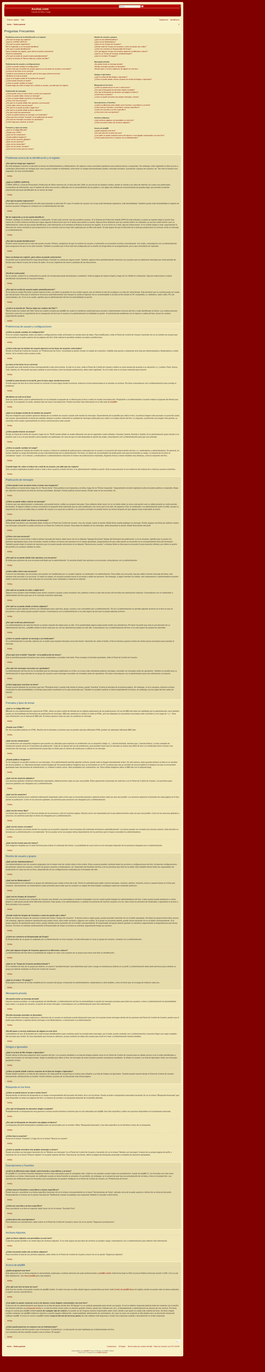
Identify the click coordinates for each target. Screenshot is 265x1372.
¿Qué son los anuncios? (15, 142)
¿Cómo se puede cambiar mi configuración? (22, 66)
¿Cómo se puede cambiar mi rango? (19, 83)
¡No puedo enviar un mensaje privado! (108, 64)
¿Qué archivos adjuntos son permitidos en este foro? (114, 120)
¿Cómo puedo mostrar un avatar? (18, 81)
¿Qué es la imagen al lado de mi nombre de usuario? (25, 78)
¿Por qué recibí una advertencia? (18, 112)
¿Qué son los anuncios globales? (18, 139)
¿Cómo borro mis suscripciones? (106, 112)
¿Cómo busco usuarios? (103, 94)
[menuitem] (22, 20)
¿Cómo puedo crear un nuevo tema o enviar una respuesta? (28, 93)
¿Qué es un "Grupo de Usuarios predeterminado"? (113, 54)
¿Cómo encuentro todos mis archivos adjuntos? (112, 122)
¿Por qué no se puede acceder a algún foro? (22, 108)
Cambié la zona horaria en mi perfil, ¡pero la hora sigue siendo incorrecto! (33, 74)
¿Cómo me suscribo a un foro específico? (110, 110)
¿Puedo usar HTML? (13, 132)
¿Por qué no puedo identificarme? (18, 49)
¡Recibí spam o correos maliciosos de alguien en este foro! (116, 69)
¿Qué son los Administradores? (106, 39)
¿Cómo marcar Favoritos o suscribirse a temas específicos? (117, 107)
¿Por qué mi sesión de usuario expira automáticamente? (27, 56)
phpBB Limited (105, 1273)
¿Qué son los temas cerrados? (17, 146)
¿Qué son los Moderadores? (105, 42)
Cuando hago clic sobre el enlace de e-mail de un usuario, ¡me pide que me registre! (37, 85)
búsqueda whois (34, 1308)
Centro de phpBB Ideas (124, 1289)
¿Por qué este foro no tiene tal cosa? (108, 133)
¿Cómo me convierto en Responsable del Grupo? (112, 49)
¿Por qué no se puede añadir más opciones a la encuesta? (28, 103)
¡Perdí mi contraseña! (14, 54)
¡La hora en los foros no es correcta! (19, 71)
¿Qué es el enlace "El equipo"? (105, 56)
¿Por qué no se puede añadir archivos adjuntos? (24, 110)
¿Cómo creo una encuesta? (16, 101)
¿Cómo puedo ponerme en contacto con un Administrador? (116, 138)
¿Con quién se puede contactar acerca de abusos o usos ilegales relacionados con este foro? (129, 135)
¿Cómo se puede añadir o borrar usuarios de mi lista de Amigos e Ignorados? (123, 79)
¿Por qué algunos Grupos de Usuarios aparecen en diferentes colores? (121, 51)
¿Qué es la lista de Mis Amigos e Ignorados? (110, 77)
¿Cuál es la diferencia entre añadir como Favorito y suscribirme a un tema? (122, 105)
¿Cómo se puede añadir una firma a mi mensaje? (24, 98)
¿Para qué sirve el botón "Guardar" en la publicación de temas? (29, 117)
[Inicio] (18, 10)
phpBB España (102, 1352)
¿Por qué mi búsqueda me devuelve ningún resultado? (114, 90)
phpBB (113, 402)
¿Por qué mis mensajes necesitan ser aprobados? (24, 119)
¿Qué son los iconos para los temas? (20, 149)
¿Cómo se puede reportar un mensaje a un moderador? (26, 115)
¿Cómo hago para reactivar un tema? (20, 122)
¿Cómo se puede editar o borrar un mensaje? (23, 96)
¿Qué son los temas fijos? (15, 144)
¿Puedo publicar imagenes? (16, 137)
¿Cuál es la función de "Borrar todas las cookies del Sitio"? (27, 58)
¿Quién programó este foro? (104, 131)
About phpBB (29, 1276)
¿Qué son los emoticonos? (16, 135)
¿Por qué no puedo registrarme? (18, 44)
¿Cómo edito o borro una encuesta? (19, 105)
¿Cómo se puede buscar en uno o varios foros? (112, 87)
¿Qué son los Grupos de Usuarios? (107, 44)
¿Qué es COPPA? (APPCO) (16, 42)
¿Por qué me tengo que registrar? (18, 39)
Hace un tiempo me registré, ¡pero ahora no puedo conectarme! (29, 51)
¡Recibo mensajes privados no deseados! (109, 66)
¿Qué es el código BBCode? (16, 130)
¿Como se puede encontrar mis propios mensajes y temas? (116, 97)
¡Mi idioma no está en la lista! (16, 76)
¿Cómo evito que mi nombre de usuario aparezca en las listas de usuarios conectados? (38, 69)
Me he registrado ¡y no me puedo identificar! (22, 47)
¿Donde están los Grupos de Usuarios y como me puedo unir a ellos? (120, 47)
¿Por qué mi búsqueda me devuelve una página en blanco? (116, 92)
